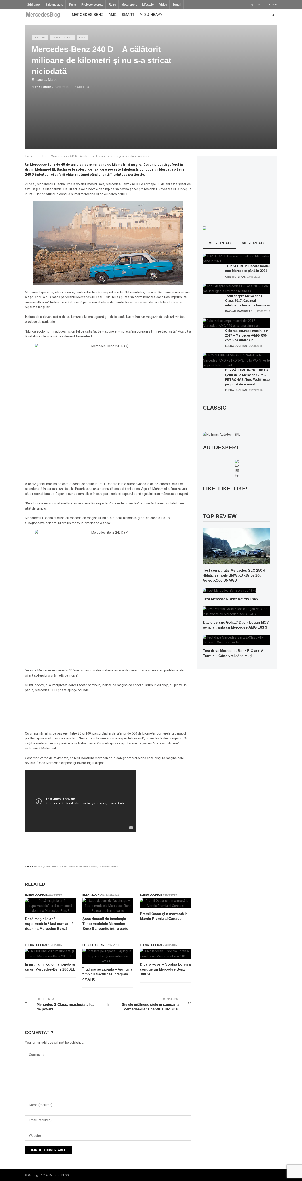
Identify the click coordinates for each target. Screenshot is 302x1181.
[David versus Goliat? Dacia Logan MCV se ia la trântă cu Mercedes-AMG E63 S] (236, 611)
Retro (112, 4)
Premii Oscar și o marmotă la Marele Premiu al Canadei (164, 916)
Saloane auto (54, 4)
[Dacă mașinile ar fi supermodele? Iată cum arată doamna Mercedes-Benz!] (50, 905)
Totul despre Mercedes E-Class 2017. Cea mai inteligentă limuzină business (247, 300)
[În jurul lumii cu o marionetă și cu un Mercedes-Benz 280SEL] (50, 954)
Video (163, 4)
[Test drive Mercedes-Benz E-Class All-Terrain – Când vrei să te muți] (236, 640)
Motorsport (129, 4)
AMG (113, 15)
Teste (72, 4)
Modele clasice (63, 38)
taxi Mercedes (108, 866)
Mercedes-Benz (87, 15)
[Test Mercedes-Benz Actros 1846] (229, 590)
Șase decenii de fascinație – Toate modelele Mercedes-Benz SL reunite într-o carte (105, 924)
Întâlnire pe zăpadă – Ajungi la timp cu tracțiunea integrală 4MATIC (107, 974)
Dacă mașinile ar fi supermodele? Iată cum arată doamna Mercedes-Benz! (49, 924)
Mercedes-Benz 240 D (83, 866)
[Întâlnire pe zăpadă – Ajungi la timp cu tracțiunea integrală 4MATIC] (107, 956)
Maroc (38, 866)
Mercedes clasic (56, 866)
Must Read (253, 243)
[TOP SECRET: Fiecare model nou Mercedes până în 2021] (236, 258)
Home (28, 156)
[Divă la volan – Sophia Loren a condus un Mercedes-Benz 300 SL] (165, 954)
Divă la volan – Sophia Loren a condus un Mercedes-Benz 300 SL (165, 969)
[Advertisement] (105, 848)
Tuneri (177, 4)
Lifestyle (148, 4)
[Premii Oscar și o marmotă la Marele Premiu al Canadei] (165, 903)
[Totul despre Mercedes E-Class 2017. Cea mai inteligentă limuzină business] (236, 288)
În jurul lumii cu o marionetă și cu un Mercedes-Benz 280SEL (50, 966)
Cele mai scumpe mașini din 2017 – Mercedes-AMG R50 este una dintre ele (246, 335)
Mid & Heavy (151, 15)
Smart (128, 15)
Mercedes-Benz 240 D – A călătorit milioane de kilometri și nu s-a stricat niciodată (100, 156)
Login (273, 4)
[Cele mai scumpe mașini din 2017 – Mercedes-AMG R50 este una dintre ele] (236, 323)
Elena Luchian (43, 87)
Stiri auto (33, 4)
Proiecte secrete (92, 4)
